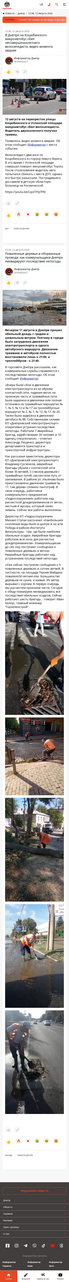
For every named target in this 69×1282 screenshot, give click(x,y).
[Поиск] (57, 4)
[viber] (34, 1246)
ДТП (7, 229)
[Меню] (64, 4)
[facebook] (7, 1246)
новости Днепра (21, 229)
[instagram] (16, 1246)
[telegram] (25, 1246)
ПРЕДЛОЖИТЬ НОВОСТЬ (34, 1190)
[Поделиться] (17, 72)
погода (8, 1155)
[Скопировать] (25, 72)
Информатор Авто (55, 1264)
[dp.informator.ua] (7, 4)
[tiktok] (43, 1246)
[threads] (61, 1246)
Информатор (36, 145)
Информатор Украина (9, 1264)
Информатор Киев (34, 1264)
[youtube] (52, 1246)
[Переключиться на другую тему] (49, 4)
